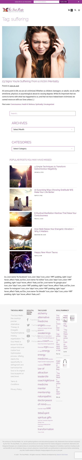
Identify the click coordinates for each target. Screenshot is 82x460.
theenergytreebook (43, 424)
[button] (75, 10)
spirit (46, 413)
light (47, 380)
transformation (46, 429)
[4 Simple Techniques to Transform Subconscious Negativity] (21, 176)
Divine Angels (47, 343)
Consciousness (16, 104)
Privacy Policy (16, 389)
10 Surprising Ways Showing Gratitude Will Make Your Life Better (53, 191)
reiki (48, 408)
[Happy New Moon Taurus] (21, 262)
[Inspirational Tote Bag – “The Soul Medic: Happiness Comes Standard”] (61, 379)
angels (41, 325)
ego (46, 346)
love (52, 380)
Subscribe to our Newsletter (23, 2)
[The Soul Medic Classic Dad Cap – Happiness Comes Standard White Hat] (61, 335)
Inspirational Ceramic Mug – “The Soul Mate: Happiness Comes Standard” (66, 332)
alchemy (42, 313)
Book (50, 336)
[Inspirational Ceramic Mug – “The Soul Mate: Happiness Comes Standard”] (69, 334)
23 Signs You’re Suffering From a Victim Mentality (30, 81)
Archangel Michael (47, 328)
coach (45, 340)
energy (46, 350)
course (51, 341)
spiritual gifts (44, 417)
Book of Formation (43, 338)
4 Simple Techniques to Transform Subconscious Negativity (50, 167)
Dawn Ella (40, 343)
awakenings (44, 333)
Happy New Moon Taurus (46, 252)
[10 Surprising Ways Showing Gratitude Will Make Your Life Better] (21, 200)
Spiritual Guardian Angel (44, 420)
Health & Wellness (28, 104)
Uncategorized (49, 104)
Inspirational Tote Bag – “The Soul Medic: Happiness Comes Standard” (58, 377)
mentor (42, 388)
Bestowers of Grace (43, 336)
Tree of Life (41, 432)
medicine (43, 384)
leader (41, 376)
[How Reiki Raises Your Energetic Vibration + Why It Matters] (21, 239)
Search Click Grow (62, 454)
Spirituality (39, 104)
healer (47, 364)
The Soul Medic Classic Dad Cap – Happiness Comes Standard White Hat (58, 333)
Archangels (41, 330)
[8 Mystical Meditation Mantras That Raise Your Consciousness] (21, 219)
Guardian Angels (45, 361)
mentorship (44, 392)
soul (41, 413)
